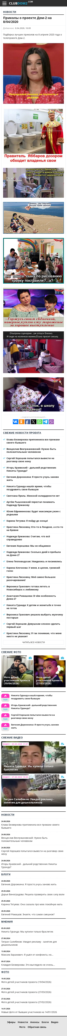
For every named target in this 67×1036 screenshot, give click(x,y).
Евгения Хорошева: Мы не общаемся (29, 545)
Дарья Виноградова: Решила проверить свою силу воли (32, 894)
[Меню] (4, 3)
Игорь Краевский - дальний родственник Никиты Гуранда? (31, 469)
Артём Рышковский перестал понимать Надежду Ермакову (31, 503)
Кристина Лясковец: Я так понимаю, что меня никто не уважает (34, 635)
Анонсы (34, 1022)
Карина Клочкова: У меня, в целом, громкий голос (33, 569)
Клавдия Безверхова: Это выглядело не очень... (28, 964)
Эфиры (11, 1022)
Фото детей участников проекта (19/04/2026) (26, 982)
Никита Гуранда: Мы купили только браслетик (27, 931)
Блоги (6, 874)
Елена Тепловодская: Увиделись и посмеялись (34, 561)
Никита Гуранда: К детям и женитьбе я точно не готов (34, 607)
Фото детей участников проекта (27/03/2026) (26, 992)
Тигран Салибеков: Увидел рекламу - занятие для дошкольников (29, 943)
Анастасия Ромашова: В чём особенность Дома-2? (31, 597)
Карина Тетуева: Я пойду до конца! (27, 520)
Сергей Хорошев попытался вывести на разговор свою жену (30, 460)
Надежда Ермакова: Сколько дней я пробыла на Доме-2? (34, 553)
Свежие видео (12, 737)
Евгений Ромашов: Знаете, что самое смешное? (27, 914)
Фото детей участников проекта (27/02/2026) (26, 1002)
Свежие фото (11, 652)
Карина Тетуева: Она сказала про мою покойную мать (31, 904)
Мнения (7, 921)
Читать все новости (33, 642)
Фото (5, 972)
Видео (54, 1022)
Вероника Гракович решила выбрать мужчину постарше (35, 616)
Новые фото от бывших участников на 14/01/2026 (29, 1012)
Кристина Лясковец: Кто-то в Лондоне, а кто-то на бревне (35, 528)
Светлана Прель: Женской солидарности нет (33, 495)
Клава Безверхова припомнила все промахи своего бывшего (33, 441)
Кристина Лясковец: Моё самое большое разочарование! (31, 578)
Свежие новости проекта (22, 432)
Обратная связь (37, 1027)
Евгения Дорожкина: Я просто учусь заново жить (33, 478)
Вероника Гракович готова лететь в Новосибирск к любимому (28, 588)
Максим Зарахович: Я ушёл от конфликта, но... (27, 954)
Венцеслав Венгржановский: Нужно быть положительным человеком (31, 450)
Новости (9, 12)
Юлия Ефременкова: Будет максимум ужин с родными (33, 513)
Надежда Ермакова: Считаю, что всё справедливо (28, 538)
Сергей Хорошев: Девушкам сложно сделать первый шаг (33, 625)
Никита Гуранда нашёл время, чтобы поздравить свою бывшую (29, 488)
